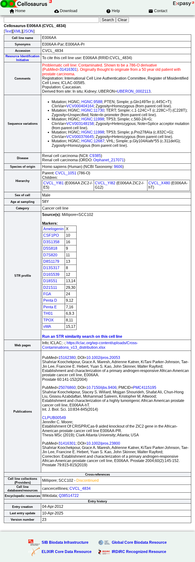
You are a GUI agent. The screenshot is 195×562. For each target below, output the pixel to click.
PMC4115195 (144, 388)
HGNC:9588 (91, 102)
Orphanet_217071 (108, 160)
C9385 (95, 156)
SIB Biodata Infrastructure (65, 542)
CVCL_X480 (159, 183)
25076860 (67, 388)
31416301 (68, 69)
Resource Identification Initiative (22, 58)
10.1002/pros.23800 (103, 443)
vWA (47, 326)
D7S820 (50, 255)
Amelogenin (53, 229)
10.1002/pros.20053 (103, 358)
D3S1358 (51, 242)
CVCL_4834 (80, 488)
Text (8, 31)
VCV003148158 (80, 124)
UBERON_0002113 (134, 91)
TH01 (48, 313)
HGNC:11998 (92, 119)
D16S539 (51, 274)
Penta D (50, 300)
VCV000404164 (80, 106)
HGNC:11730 (92, 110)
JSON (28, 31)
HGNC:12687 (92, 141)
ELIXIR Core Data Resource (67, 552)
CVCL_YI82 (105, 183)
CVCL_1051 (65, 173)
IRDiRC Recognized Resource (139, 552)
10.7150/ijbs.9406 (101, 388)
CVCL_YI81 (53, 183)
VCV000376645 (80, 137)
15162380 (67, 358)
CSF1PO (51, 235)
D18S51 (50, 281)
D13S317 (51, 268)
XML (17, 31)
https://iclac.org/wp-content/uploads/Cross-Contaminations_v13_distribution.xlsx (90, 345)
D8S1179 (51, 261)
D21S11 (50, 288)
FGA (47, 294)
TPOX (48, 320)
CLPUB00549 (54, 418)
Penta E (50, 307)
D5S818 (50, 248)
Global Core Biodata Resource (139, 542)
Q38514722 (69, 496)
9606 (118, 167)
